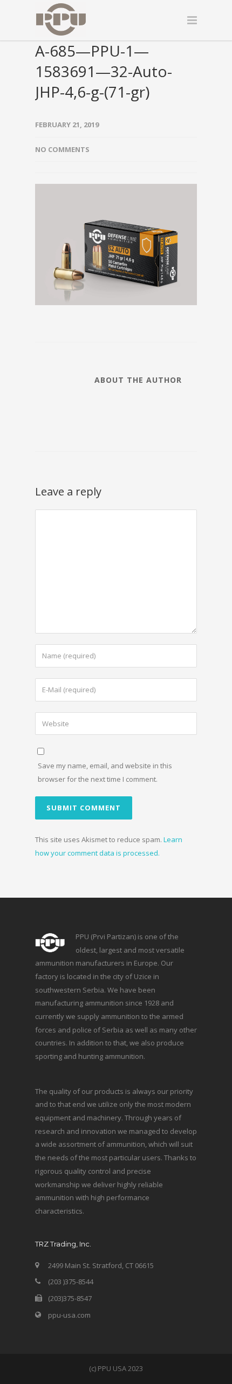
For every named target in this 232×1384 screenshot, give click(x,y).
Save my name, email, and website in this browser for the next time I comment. (105, 772)
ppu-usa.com (69, 1315)
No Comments (62, 149)
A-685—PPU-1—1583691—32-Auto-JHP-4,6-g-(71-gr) (103, 71)
